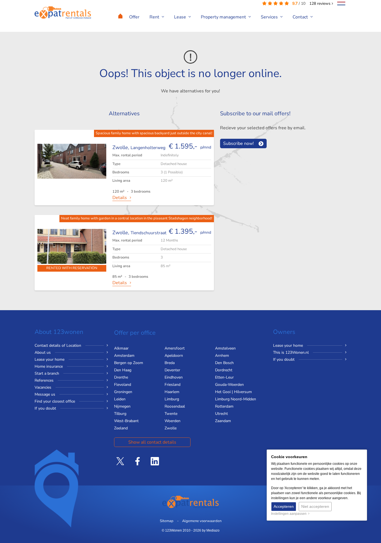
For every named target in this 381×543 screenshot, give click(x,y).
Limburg (172, 399)
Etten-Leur (224, 377)
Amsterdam (124, 355)
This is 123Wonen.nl (291, 352)
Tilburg (120, 413)
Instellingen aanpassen (289, 514)
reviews (320, 3)
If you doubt (45, 408)
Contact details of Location (58, 345)
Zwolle (171, 428)
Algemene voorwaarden (201, 520)
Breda (170, 362)
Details (119, 198)
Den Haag (122, 370)
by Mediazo (211, 530)
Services (270, 17)
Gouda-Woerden (229, 384)
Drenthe (121, 377)
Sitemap (166, 520)
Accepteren (284, 506)
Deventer (172, 370)
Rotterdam (224, 406)
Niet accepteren (315, 506)
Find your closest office (55, 401)
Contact (301, 17)
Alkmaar (121, 348)
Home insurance (49, 366)
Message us (45, 394)
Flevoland (122, 384)
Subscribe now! (238, 143)
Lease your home (49, 359)
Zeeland (121, 428)
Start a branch (47, 373)
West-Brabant (126, 421)
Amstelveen (225, 348)
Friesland (172, 384)
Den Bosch (224, 362)
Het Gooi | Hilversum (233, 391)
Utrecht (221, 413)
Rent (154, 17)
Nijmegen (122, 406)
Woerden (172, 421)
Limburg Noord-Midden (235, 399)
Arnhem (222, 355)
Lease (180, 17)
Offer (134, 17)
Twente (171, 413)
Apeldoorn (174, 355)
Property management (224, 17)
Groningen (123, 391)
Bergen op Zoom (128, 362)
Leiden (120, 399)
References (44, 380)
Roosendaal (175, 406)
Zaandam (223, 421)
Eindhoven (174, 377)
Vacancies (43, 387)
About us (43, 352)
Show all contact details (152, 442)
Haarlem (172, 391)
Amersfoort (175, 348)
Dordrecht (223, 370)
